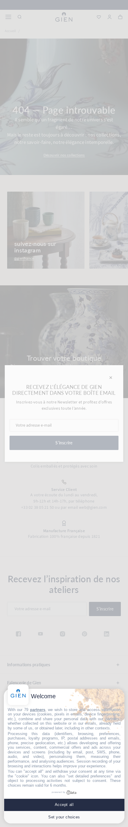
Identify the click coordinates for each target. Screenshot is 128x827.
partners (37, 709)
